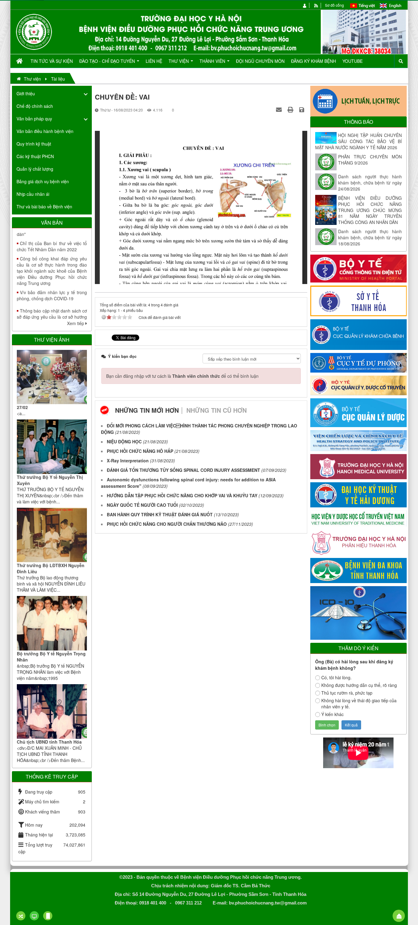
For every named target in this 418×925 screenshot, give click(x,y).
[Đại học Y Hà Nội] (358, 466)
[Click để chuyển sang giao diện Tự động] (20, 915)
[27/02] (52, 377)
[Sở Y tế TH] (358, 300)
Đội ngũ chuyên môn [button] (260, 61)
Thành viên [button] (213, 61)
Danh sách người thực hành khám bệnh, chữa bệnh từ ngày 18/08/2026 (370, 237)
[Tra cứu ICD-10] (358, 612)
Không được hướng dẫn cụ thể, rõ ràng (359, 685)
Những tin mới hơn (147, 410)
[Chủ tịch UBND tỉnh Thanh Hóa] (52, 711)
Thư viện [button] (179, 61)
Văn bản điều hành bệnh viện (45, 131)
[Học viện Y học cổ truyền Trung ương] (358, 518)
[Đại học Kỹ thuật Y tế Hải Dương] (358, 494)
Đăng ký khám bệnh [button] (313, 61)
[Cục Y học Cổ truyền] (358, 385)
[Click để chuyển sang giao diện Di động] (47, 915)
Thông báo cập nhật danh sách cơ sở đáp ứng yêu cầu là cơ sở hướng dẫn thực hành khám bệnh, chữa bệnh (52, 301)
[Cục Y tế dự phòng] (358, 362)
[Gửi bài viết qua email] (279, 110)
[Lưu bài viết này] (302, 110)
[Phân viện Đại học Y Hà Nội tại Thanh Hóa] (358, 542)
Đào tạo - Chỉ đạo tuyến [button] (107, 61)
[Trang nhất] (20, 61)
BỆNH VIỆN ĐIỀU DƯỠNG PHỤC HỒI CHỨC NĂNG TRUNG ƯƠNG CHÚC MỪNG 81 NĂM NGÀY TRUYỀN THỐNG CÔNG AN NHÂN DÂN (370, 210)
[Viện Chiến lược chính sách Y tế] (358, 440)
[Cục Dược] (358, 412)
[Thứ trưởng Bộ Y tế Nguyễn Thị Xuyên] (52, 446)
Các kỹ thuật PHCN (35, 156)
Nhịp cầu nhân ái (33, 194)
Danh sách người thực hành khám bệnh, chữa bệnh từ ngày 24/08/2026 (370, 182)
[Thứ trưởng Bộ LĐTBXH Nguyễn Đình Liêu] (52, 535)
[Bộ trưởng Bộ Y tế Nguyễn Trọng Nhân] (52, 623)
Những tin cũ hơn (216, 410)
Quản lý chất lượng (35, 169)
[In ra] (291, 110)
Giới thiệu (26, 93)
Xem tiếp (76, 323)
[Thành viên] (305, 5)
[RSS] (316, 5)
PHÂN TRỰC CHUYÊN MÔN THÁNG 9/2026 (370, 160)
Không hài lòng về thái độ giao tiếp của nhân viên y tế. (359, 703)
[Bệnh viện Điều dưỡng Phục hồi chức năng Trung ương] (34, 31)
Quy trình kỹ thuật (34, 144)
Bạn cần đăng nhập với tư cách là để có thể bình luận (182, 376)
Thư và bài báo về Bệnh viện (44, 206)
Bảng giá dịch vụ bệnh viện (43, 181)
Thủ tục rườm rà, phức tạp (346, 693)
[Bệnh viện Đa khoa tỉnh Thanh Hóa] (358, 570)
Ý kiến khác (332, 714)
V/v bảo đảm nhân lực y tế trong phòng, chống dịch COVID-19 (52, 277)
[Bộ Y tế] (358, 268)
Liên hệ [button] (154, 61)
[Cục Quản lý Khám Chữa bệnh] (358, 334)
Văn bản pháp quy (34, 119)
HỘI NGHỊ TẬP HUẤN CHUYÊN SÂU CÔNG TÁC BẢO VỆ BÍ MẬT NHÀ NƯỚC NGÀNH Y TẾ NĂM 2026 (358, 141)
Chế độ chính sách (35, 106)
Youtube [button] (352, 61)
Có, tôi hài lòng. (336, 677)
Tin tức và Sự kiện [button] (52, 61)
